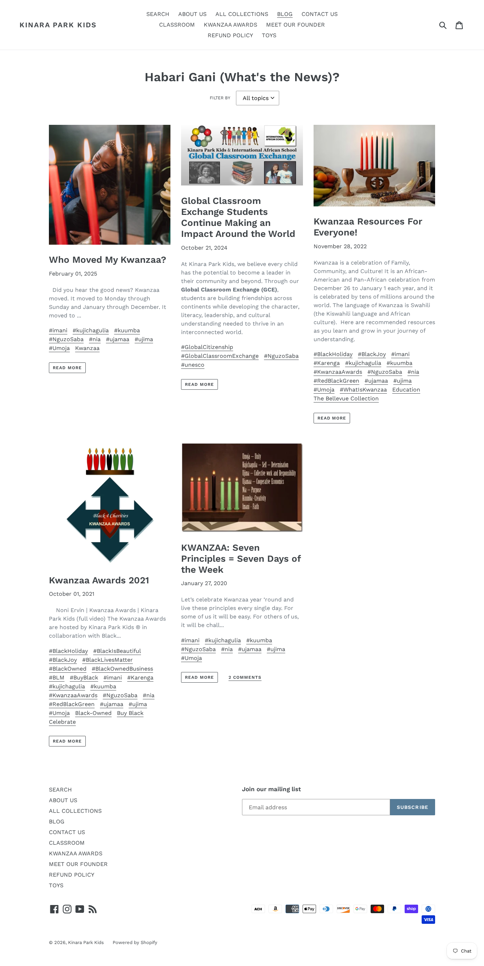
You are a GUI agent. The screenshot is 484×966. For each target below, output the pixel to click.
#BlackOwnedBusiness (122, 668)
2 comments (245, 677)
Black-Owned (93, 713)
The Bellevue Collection (346, 398)
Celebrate (62, 721)
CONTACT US (67, 832)
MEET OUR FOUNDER (78, 864)
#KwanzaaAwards (338, 371)
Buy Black (130, 713)
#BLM (56, 677)
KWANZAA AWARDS (75, 853)
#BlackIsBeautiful (117, 651)
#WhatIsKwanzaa (363, 389)
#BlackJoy (372, 354)
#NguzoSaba (66, 339)
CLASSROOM (67, 842)
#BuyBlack (84, 677)
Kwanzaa (87, 348)
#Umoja (59, 348)
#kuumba (127, 330)
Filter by (220, 97)
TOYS (56, 885)
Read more (67, 367)
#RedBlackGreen (336, 380)
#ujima (144, 339)
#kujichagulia (91, 330)
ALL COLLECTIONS (75, 810)
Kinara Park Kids (58, 25)
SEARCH (60, 789)
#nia (95, 339)
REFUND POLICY (71, 874)
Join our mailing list (271, 789)
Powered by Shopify (135, 942)
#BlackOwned (67, 668)
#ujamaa (117, 339)
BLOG (56, 821)
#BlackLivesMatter (107, 659)
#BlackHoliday (333, 354)
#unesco (192, 364)
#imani (58, 330)
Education (406, 389)
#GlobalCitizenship (207, 347)
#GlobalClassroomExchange (220, 355)
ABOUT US (63, 800)
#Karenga (327, 363)
